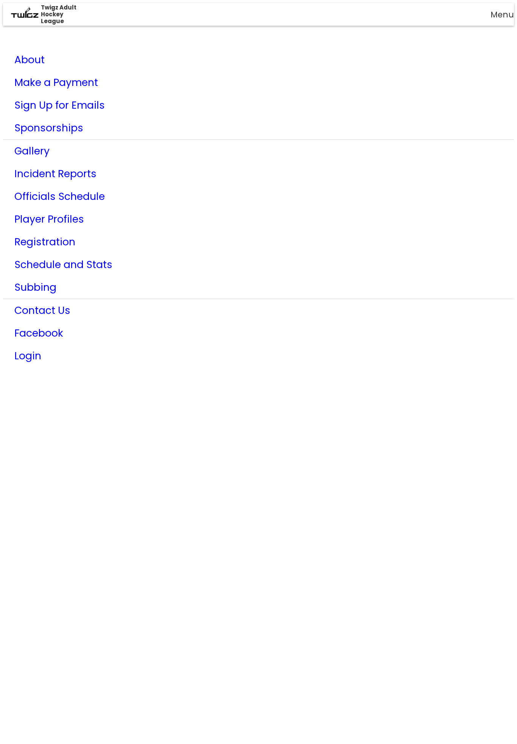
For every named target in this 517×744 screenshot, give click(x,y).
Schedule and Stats (63, 264)
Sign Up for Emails (59, 105)
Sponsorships (48, 128)
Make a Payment (56, 82)
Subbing (35, 287)
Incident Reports (55, 174)
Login (27, 356)
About (29, 60)
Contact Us (42, 310)
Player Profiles (49, 219)
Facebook (38, 333)
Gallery (32, 151)
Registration (44, 242)
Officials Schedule (59, 196)
